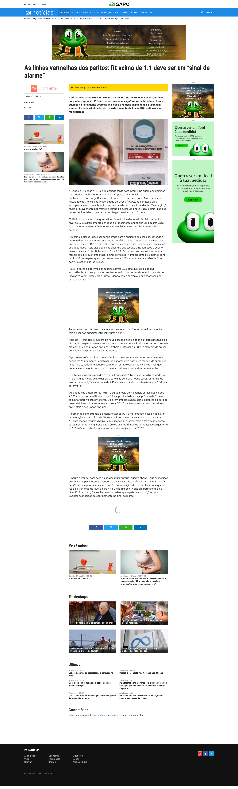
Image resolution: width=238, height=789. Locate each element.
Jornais (42, 4)
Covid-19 (27, 108)
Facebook (101, 715)
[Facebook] (205, 753)
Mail (35, 4)
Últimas (74, 664)
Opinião (27, 146)
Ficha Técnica (29, 773)
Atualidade (29, 102)
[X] (211, 753)
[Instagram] (200, 753)
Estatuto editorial (45, 773)
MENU (27, 4)
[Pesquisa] (202, 12)
